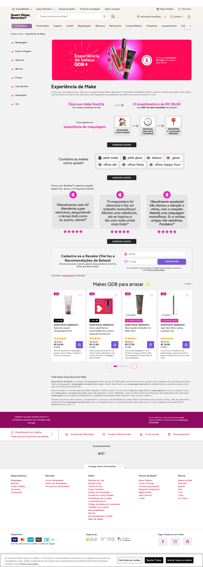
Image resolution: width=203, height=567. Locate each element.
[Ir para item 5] (126, 366)
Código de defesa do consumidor (104, 504)
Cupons (57, 26)
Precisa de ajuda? (67, 9)
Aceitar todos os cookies (179, 560)
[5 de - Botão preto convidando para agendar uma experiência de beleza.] (121, 178)
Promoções (42, 26)
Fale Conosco (145, 495)
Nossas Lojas (94, 483)
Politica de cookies (29, 564)
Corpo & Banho (134, 26)
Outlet (69, 26)
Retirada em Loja (96, 480)
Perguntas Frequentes (149, 489)
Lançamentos (169, 26)
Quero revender (112, 9)
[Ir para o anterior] (186, 26)
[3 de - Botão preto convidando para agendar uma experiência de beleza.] (121, 145)
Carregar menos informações (102, 466)
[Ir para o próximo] (190, 26)
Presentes (152, 26)
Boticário (182, 483)
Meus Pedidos (167, 9)
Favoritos (186, 9)
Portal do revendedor (90, 9)
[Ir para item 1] (115, 366)
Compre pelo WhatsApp (82, 434)
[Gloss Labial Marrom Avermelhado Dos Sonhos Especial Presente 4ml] (104, 304)
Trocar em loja (152, 434)
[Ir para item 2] (118, 366)
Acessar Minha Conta (177, 17)
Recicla (91, 513)
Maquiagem (84, 26)
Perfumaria (115, 26)
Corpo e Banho (18, 486)
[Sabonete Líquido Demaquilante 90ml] (68, 304)
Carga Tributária (95, 489)
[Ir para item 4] (123, 366)
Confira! (187, 284)
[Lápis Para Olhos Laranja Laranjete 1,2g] (175, 304)
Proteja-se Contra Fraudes (101, 495)
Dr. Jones (182, 498)
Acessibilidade (22, 9)
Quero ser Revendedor (56, 483)
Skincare (100, 26)
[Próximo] (134, 366)
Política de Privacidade (156, 270)
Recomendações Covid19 (100, 516)
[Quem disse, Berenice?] (20, 17)
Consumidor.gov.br (97, 501)
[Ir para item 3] (121, 366)
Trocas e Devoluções (149, 486)
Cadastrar (171, 262)
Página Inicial (17, 34)
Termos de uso (95, 486)
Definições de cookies (130, 560)
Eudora (181, 486)
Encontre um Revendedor (57, 486)
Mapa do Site (145, 492)
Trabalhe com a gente (98, 507)
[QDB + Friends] (21, 26)
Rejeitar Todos (154, 560)
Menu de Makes (95, 519)
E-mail (142, 498)
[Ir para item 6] (128, 366)
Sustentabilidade (96, 510)
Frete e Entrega (146, 483)
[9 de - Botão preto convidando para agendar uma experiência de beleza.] (121, 241)
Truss (180, 495)
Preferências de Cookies (100, 498)
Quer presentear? (181, 434)
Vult (180, 489)
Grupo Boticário (44, 9)
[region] (101, 560)
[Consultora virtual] (113, 17)
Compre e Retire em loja (119, 434)
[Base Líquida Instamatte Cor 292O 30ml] (139, 304)
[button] (79, 344)
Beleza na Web (185, 480)
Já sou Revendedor (54, 480)
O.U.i (180, 492)
